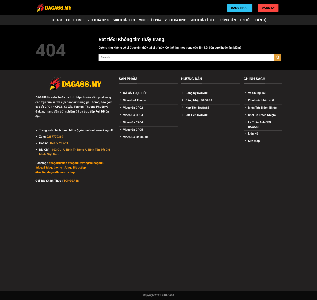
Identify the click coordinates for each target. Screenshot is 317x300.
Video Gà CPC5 (175, 20)
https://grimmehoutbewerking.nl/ (91, 130)
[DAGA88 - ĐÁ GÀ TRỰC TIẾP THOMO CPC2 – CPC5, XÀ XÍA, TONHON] (54, 7)
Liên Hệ (260, 20)
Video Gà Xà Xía (202, 20)
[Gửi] (277, 57)
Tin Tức (245, 20)
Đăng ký (268, 8)
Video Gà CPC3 (124, 20)
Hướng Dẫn (227, 20)
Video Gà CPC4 (150, 20)
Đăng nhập (239, 8)
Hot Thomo (75, 20)
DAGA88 (56, 20)
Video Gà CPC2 (98, 20)
